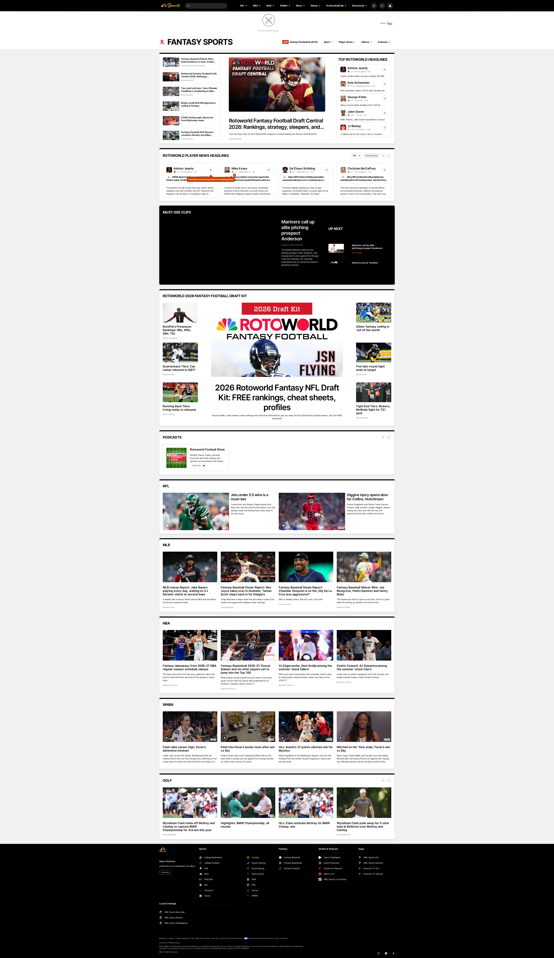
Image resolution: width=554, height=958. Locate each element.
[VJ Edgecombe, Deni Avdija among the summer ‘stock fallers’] (306, 645)
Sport (327, 42)
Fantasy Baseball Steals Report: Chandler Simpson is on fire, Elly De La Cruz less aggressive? (305, 591)
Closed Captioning (183, 938)
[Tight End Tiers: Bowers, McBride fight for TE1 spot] (373, 392)
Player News (346, 42)
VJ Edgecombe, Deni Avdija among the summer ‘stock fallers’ (305, 667)
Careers (171, 938)
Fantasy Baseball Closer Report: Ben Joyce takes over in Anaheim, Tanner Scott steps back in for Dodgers (246, 591)
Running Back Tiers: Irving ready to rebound (179, 407)
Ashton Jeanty (358, 68)
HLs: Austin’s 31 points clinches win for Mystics (306, 748)
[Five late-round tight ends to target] (373, 352)
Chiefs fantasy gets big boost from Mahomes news (197, 119)
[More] (374, 6)
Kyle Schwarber (359, 82)
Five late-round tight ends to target (370, 368)
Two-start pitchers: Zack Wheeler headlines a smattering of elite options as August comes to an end (199, 89)
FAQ (193, 938)
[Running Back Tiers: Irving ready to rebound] (180, 392)
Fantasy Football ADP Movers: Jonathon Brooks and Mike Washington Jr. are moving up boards (197, 133)
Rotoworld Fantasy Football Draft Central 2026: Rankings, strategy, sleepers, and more (276, 123)
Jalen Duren (356, 111)
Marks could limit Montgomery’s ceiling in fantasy (198, 104)
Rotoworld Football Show (207, 449)
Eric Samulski (199, 65)
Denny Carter (361, 374)
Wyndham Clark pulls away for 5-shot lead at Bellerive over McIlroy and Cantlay (363, 826)
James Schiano (187, 65)
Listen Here (196, 465)
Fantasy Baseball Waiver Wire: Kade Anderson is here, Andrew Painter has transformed (198, 60)
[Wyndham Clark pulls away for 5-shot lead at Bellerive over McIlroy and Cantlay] (364, 802)
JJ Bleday (354, 126)
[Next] (389, 155)
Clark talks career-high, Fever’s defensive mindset (184, 748)
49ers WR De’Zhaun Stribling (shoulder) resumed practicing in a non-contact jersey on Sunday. (303, 180)
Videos (365, 42)
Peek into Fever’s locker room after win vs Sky (248, 748)
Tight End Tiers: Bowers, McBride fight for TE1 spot (373, 409)
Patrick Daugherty (170, 338)
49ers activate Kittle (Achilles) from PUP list (360, 105)
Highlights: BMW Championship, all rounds (245, 824)
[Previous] (383, 155)
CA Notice (269, 938)
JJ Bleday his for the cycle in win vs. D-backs (361, 134)
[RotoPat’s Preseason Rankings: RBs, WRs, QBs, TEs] (180, 312)
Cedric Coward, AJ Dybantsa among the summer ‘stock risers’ (362, 667)
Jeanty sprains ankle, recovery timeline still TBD (362, 76)
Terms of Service (281, 938)
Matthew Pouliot (343, 607)
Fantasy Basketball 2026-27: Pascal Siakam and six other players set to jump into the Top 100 (245, 669)
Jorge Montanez (227, 607)
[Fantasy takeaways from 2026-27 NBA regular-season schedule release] (190, 645)
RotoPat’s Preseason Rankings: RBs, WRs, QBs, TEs (177, 330)
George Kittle (357, 97)
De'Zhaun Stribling (302, 168)
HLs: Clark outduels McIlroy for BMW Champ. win (304, 824)
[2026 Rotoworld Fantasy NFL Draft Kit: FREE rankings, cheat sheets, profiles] (277, 340)
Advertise (162, 938)
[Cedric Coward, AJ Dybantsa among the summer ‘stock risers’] (364, 645)
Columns (383, 42)
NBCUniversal (174, 943)
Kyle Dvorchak (187, 139)
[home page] (171, 6)
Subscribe (165, 872)
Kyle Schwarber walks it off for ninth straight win (362, 90)
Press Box (215, 938)
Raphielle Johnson (170, 685)
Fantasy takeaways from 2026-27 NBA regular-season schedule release (189, 667)
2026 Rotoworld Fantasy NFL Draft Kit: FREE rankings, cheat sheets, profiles (277, 397)
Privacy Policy (236, 938)
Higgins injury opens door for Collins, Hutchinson (367, 497)
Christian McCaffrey (362, 168)
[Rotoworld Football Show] (176, 458)
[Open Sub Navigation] (246, 5)
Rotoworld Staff (235, 139)
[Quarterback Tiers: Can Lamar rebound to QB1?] (180, 352)
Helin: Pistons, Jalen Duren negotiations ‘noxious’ (362, 119)
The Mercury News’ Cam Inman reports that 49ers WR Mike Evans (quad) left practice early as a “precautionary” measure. (246, 180)
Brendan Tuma (168, 607)
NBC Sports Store (203, 938)
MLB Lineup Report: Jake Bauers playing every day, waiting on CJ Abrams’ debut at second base (185, 591)
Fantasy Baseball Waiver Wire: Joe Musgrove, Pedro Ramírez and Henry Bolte (362, 591)
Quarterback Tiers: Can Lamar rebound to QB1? (179, 368)
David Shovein (187, 95)
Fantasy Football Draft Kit (300, 42)
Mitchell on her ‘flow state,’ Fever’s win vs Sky (363, 748)
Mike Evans (239, 168)
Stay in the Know (167, 861)
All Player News (371, 155)
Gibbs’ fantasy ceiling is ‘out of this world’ (372, 328)
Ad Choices (225, 938)
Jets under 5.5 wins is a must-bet (249, 497)
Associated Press (169, 835)
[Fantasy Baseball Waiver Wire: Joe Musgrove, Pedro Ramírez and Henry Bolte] (364, 567)
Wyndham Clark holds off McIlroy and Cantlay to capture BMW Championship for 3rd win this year (189, 826)
